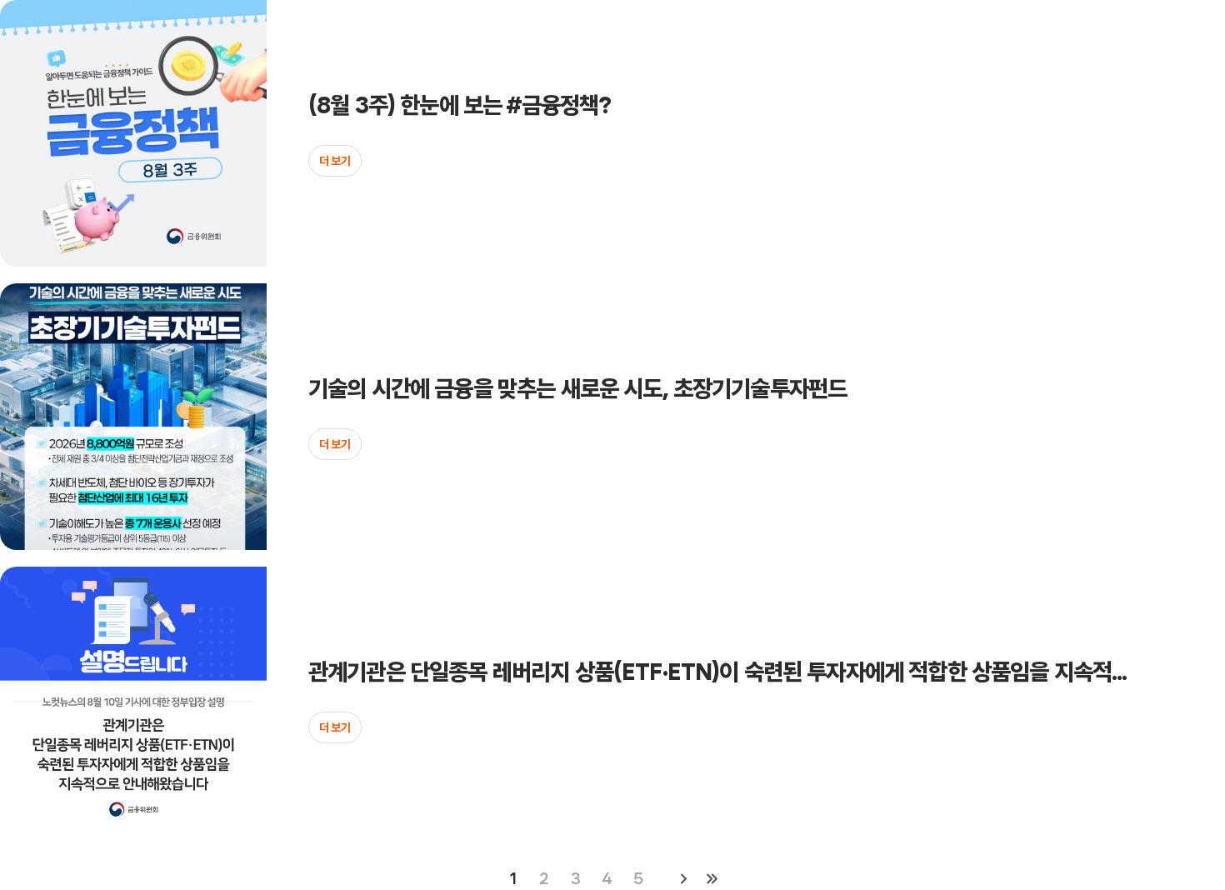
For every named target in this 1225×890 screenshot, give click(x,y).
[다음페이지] (683, 878)
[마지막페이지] (711, 878)
